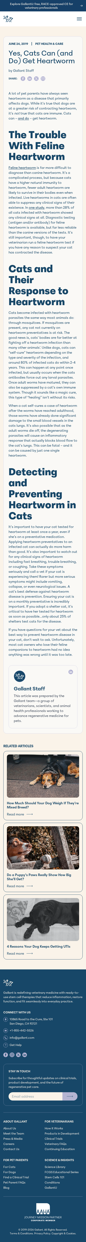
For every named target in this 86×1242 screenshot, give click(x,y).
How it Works (54, 1128)
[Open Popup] (69, 1096)
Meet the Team (13, 1133)
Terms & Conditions (21, 1233)
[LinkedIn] (70, 672)
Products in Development (62, 1133)
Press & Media (13, 1138)
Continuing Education (60, 1149)
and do (23, 118)
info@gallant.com (22, 1037)
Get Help (16, 1045)
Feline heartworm (22, 168)
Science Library (55, 1167)
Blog (6, 1187)
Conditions (52, 1182)
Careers (8, 1144)
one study (36, 207)
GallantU (51, 1187)
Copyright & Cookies (64, 1233)
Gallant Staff (29, 688)
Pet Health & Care (49, 43)
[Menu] (79, 19)
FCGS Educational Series (62, 1172)
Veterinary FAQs (56, 1144)
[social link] (5, 1054)
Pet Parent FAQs (14, 1182)
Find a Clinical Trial (16, 1177)
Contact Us (11, 1149)
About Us (9, 1128)
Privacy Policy (42, 1233)
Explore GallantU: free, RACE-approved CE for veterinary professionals (41, 5)
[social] (23, 78)
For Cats (9, 1167)
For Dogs (9, 1172)
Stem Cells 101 (54, 1177)
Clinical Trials (54, 1138)
